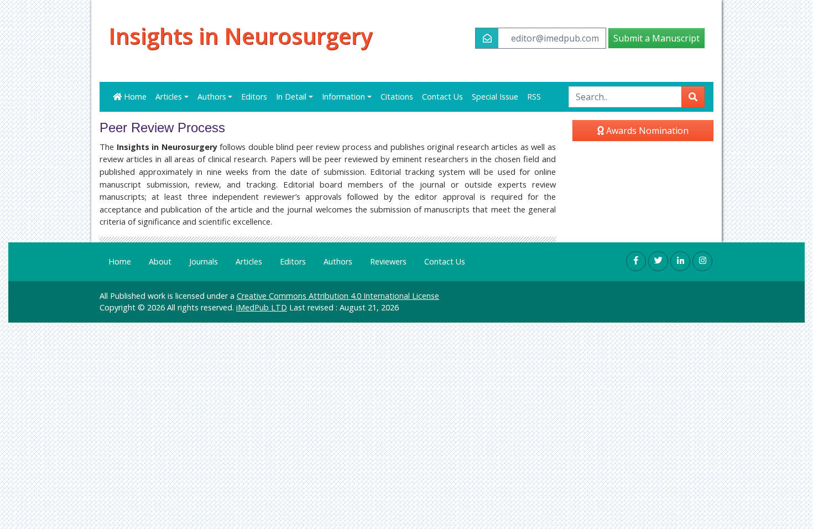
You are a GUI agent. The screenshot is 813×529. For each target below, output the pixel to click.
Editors (254, 96)
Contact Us (442, 96)
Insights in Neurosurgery (240, 36)
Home (134, 96)
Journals (203, 261)
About (160, 261)
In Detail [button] (291, 96)
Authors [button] (211, 96)
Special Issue (495, 96)
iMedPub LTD (261, 307)
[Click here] (636, 261)
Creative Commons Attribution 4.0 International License (338, 296)
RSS (534, 96)
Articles (249, 261)
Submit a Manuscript (656, 38)
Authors (338, 261)
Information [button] (343, 96)
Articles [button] (168, 96)
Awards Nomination (646, 131)
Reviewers (388, 261)
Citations (397, 96)
